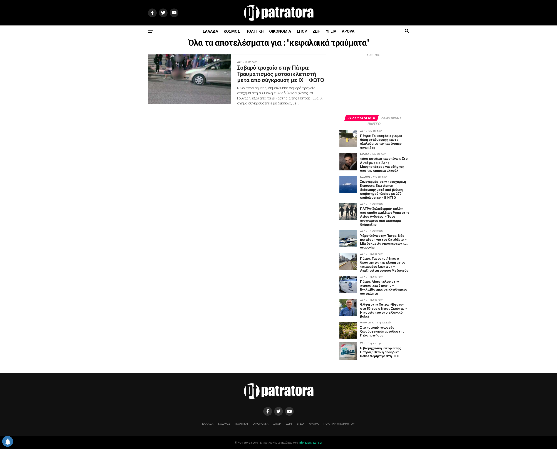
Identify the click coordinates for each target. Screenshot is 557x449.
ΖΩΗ (316, 31)
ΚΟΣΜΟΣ (232, 31)
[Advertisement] (374, 84)
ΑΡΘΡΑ (348, 31)
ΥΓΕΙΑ (331, 31)
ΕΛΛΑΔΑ (210, 31)
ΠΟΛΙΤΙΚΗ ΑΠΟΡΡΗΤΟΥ (339, 423)
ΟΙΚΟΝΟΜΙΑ (280, 31)
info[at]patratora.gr (310, 442)
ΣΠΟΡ (302, 31)
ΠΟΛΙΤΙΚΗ (254, 31)
